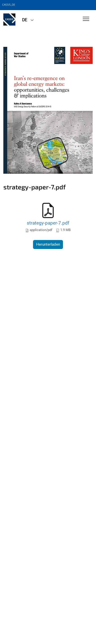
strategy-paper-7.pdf (48, 223)
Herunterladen (48, 244)
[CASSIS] (9, 19)
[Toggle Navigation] (86, 19)
